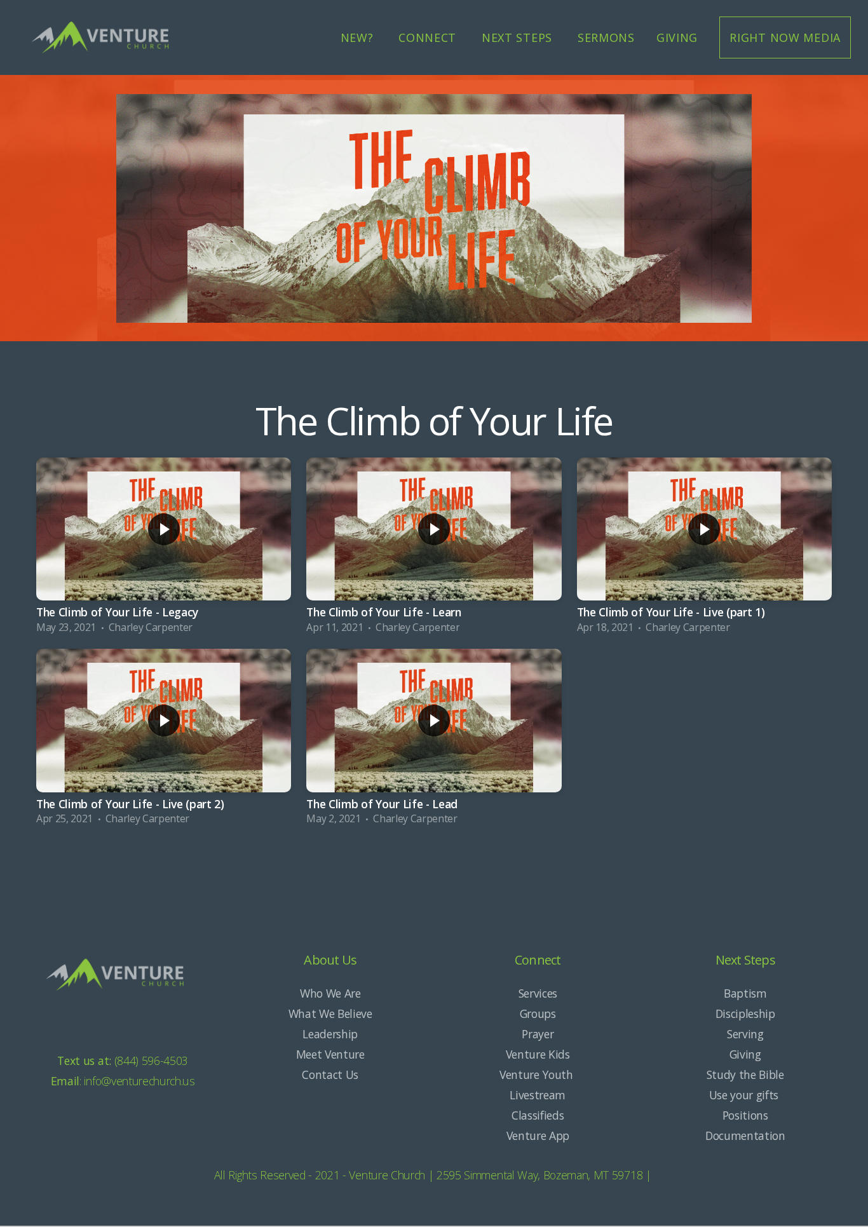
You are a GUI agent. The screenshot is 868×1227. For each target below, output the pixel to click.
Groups (538, 1013)
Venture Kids (538, 1054)
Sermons (606, 37)
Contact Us (330, 1074)
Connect (429, 37)
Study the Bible (745, 1074)
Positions (745, 1115)
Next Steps (519, 37)
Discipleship (745, 1013)
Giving (677, 37)
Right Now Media (785, 37)
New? (359, 37)
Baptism (745, 993)
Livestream (538, 1094)
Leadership (330, 1033)
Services (538, 993)
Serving (745, 1033)
